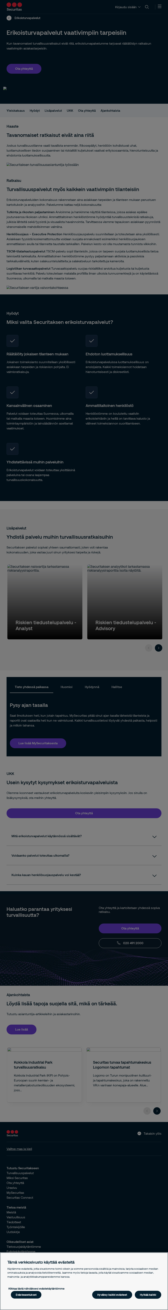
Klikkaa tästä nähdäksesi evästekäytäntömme (36, 1288)
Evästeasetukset (26, 1294)
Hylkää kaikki (148, 1294)
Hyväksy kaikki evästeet (112, 1294)
